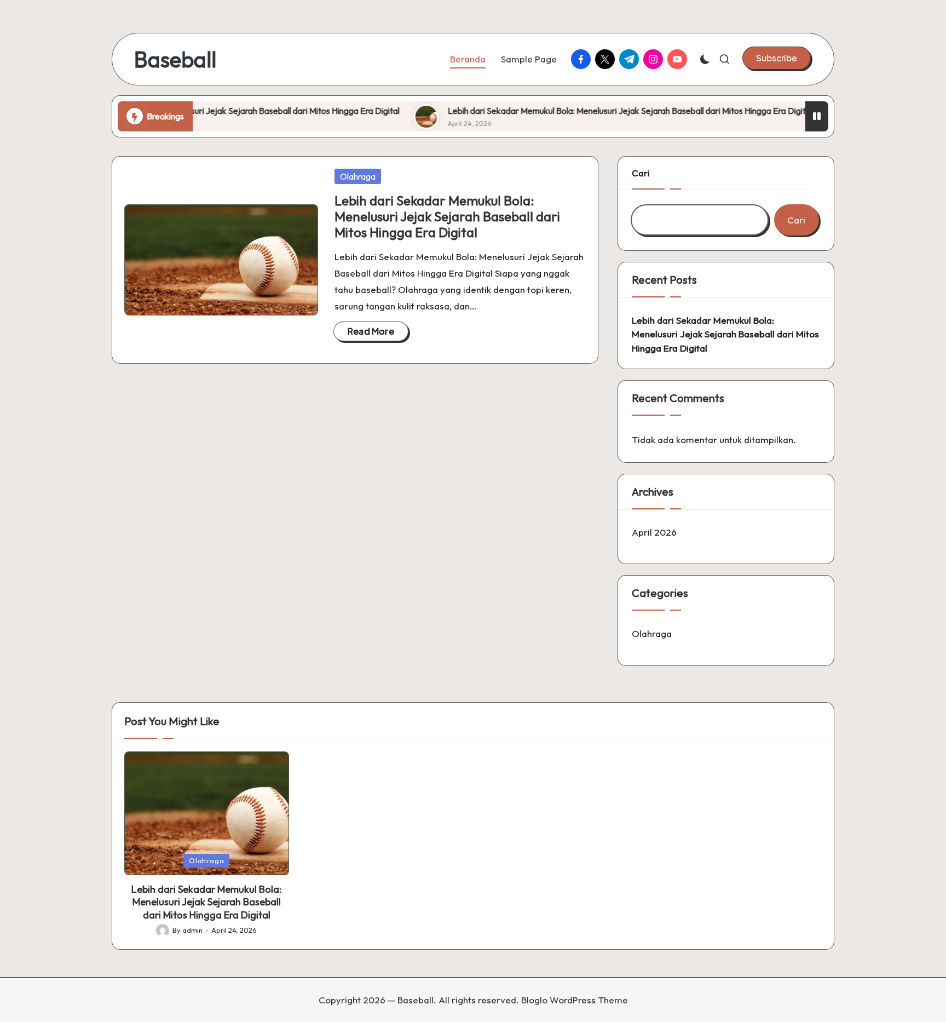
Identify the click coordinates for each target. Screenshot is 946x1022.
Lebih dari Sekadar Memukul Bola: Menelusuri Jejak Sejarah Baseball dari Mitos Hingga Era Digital (202, 110)
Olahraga (358, 176)
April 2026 (654, 532)
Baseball (175, 59)
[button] (776, 58)
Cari (641, 173)
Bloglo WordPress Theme (574, 1000)
